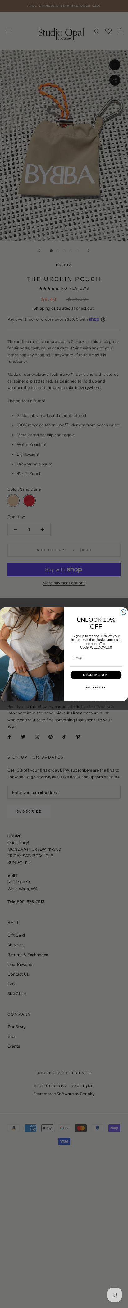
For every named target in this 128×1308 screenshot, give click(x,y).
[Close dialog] (123, 611)
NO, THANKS (96, 687)
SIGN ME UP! (96, 675)
